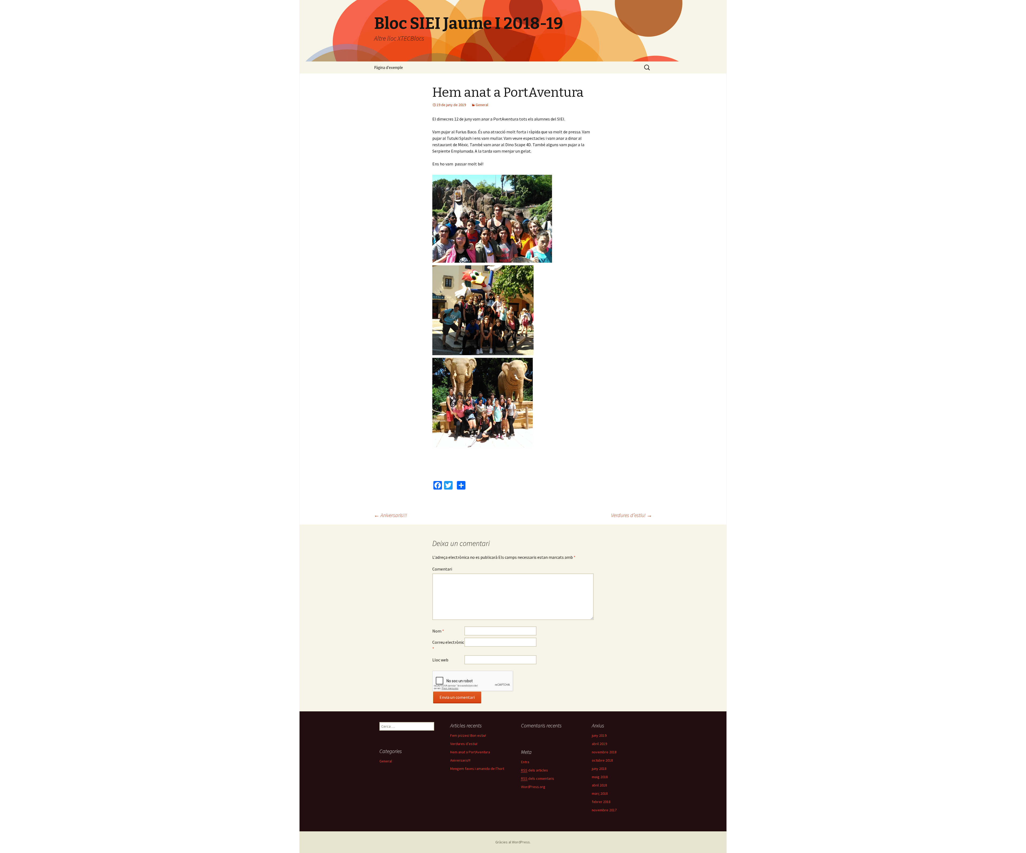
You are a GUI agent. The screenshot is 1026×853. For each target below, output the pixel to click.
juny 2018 (599, 768)
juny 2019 (599, 735)
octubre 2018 (602, 760)
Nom (438, 631)
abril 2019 (599, 743)
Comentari (442, 569)
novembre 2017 (604, 810)
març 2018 (600, 793)
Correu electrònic (448, 645)
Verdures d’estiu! (631, 515)
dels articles (534, 770)
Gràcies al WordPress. (513, 842)
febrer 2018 (601, 801)
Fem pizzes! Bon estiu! (468, 735)
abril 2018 (599, 785)
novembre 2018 (604, 752)
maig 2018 (600, 776)
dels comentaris (537, 778)
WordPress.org (533, 786)
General (482, 104)
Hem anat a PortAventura (470, 752)
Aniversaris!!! (390, 515)
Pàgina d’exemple (388, 67)
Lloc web (440, 659)
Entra (525, 761)
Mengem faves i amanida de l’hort (477, 768)
